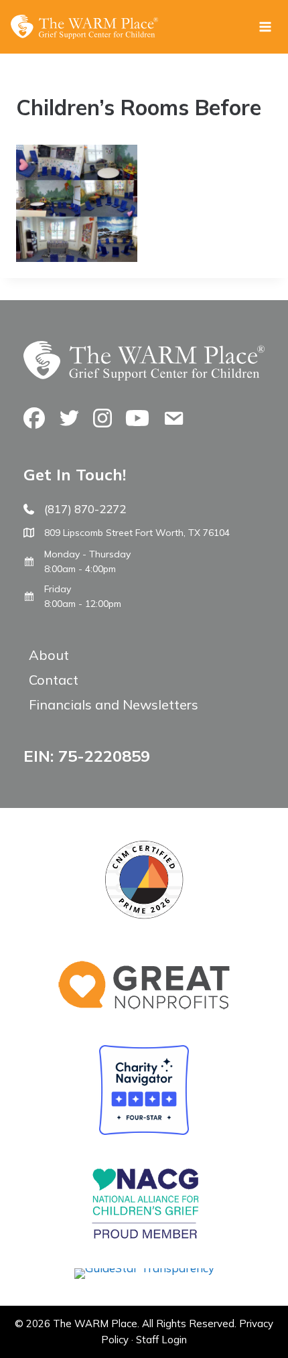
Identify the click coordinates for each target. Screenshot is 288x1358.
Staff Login (161, 1339)
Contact (53, 679)
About (49, 655)
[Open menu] (265, 26)
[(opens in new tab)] (144, 1268)
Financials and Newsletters (113, 704)
